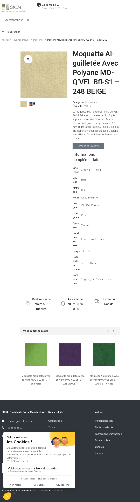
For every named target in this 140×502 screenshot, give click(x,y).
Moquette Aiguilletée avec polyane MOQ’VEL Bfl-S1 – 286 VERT (36, 380)
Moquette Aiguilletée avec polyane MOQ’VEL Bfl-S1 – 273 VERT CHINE (104, 380)
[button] (28, 59)
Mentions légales (40, 490)
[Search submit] (28, 20)
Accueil (5, 40)
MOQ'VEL (89, 106)
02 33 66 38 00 (50, 4)
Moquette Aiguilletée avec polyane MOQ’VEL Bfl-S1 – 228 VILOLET (70, 380)
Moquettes (38, 40)
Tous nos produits (21, 40)
